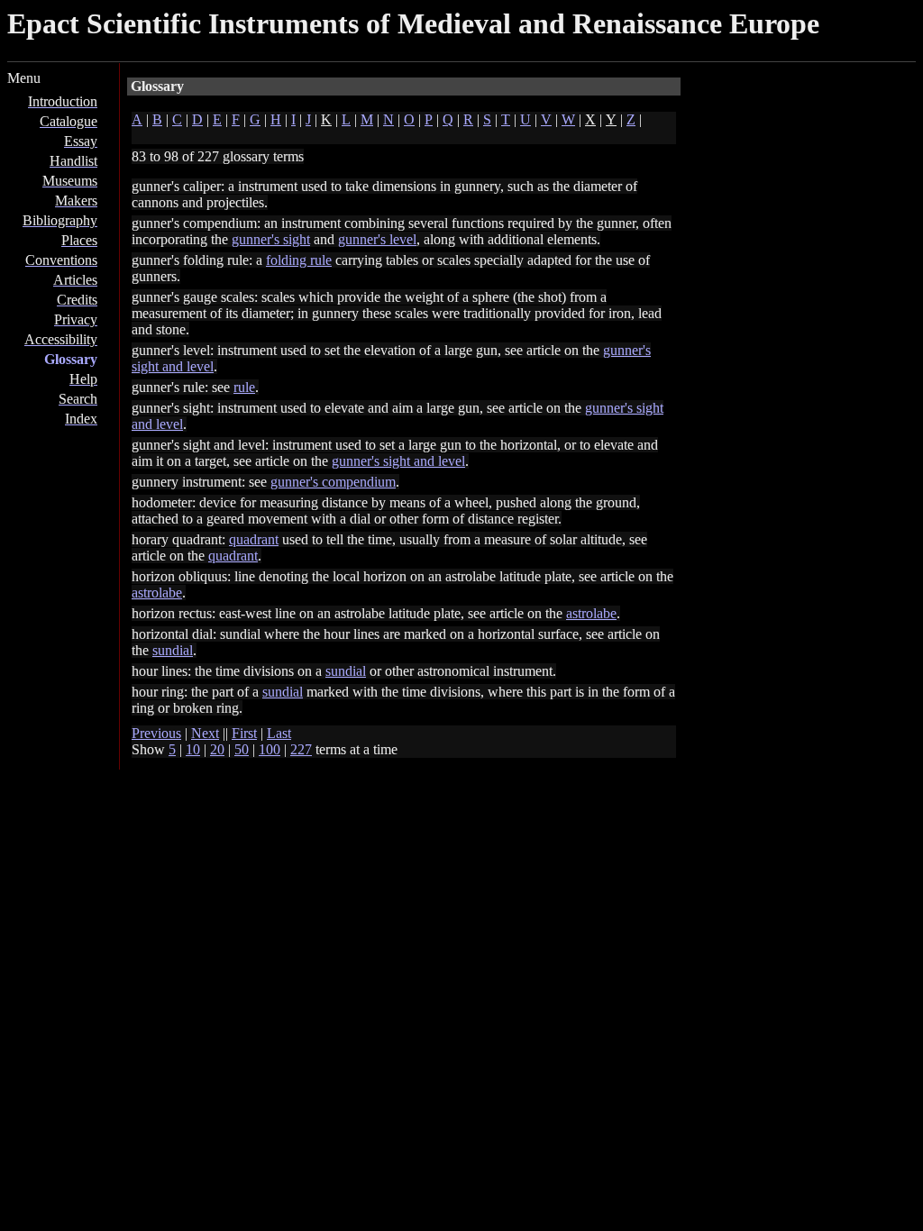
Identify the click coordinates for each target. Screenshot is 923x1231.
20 (217, 749)
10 (193, 749)
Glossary (70, 359)
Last (279, 733)
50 (241, 749)
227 (301, 749)
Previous (156, 733)
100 (269, 749)
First (244, 733)
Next (205, 733)
